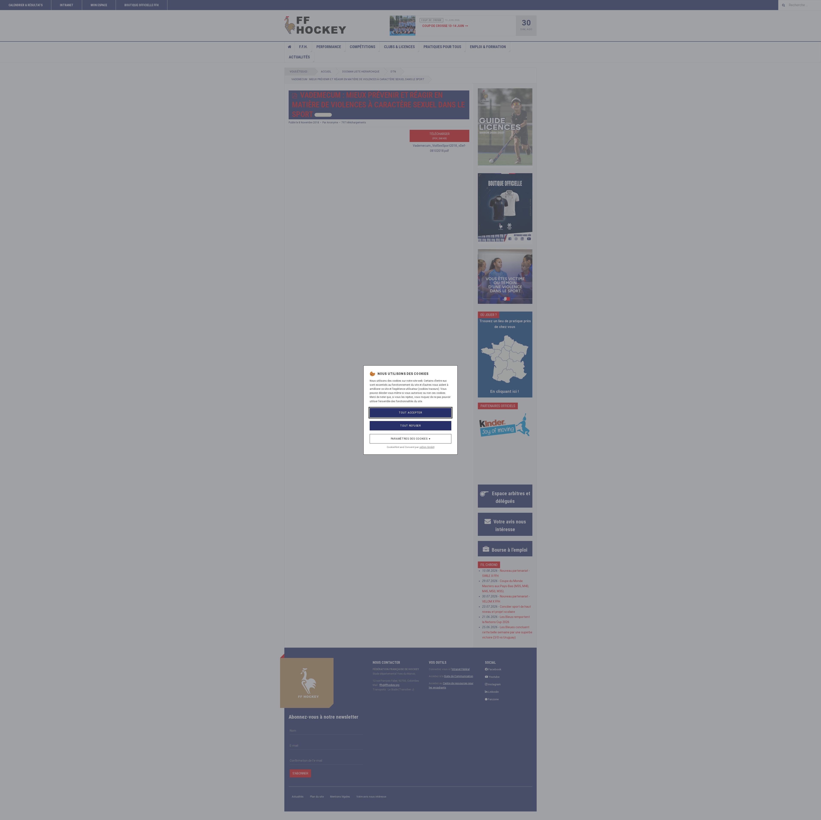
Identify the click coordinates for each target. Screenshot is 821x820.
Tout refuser (410, 425)
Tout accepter (410, 412)
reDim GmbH (426, 447)
